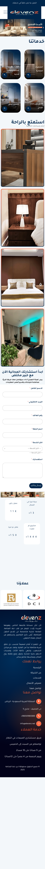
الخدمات (37, 678)
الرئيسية (37, 668)
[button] (1, 27)
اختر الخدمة (37, 443)
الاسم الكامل (36, 389)
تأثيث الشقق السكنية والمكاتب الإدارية (13, 70)
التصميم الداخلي (13, 104)
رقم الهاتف (37, 416)
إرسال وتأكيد (35, 486)
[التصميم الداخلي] (4, 108)
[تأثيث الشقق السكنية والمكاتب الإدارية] (4, 75)
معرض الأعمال (33, 683)
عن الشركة (36, 673)
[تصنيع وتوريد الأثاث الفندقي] (28, 108)
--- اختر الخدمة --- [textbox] (36, 453)
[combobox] (36, 453)
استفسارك (36, 460)
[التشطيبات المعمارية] (28, 75)
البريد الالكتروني (35, 402)
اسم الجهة (37, 429)
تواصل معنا (35, 688)
